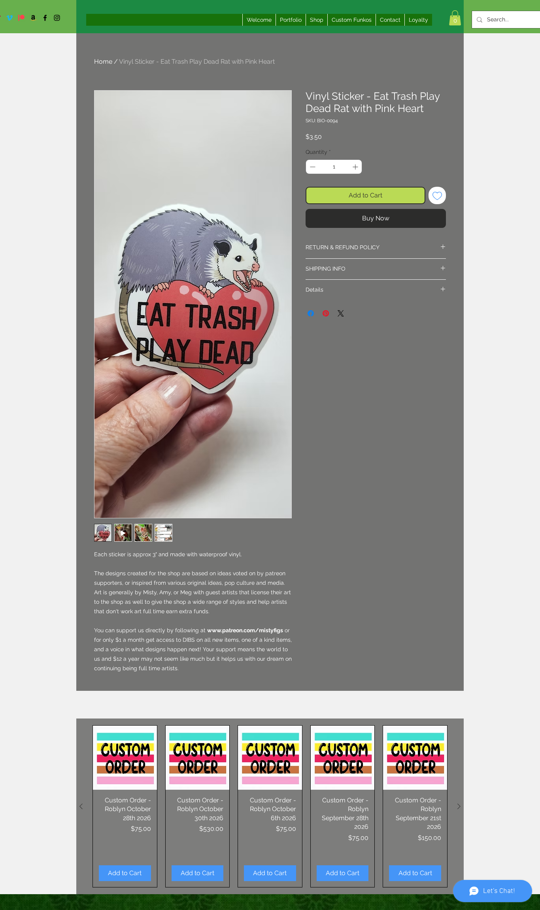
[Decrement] (312, 167)
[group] (270, 806)
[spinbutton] (334, 167)
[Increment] (356, 167)
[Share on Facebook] (310, 313)
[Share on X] (341, 313)
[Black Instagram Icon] (57, 18)
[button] (455, 17)
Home (103, 61)
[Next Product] (459, 806)
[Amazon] (33, 18)
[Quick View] (125, 758)
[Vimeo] (9, 18)
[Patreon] (21, 18)
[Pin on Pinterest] (325, 313)
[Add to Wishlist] (437, 195)
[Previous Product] (81, 806)
